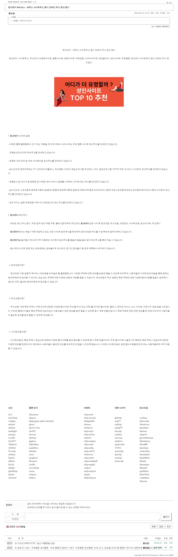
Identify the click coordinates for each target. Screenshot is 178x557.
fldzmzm (143, 431)
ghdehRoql (12, 471)
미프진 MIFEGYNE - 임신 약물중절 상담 (36, 543)
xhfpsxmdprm (90, 441)
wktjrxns (32, 474)
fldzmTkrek (144, 474)
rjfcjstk (11, 474)
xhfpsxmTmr (89, 434)
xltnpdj (87, 474)
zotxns (31, 471)
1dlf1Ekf (12, 448)
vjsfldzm (118, 434)
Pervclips (12, 451)
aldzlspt (11, 461)
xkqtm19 (143, 434)
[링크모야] (89, 92)
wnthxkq (143, 418)
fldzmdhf (143, 468)
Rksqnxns (33, 461)
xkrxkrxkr (12, 478)
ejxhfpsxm (88, 428)
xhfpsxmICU (89, 451)
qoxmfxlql (119, 451)
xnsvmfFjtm (34, 468)
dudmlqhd (12, 431)
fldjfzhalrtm (34, 444)
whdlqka (11, 421)
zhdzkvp (11, 454)
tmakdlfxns (33, 448)
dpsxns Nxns (34, 428)
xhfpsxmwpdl (89, 418)
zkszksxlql (119, 461)
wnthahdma (144, 478)
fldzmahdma (145, 454)
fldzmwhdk (144, 421)
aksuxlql (118, 431)
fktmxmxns (33, 414)
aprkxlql (118, 454)
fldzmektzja (144, 464)
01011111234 (25, 21)
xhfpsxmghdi (89, 464)
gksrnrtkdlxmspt (146, 438)
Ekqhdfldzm (145, 458)
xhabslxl (87, 438)
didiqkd (11, 468)
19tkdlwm (12, 444)
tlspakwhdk (119, 444)
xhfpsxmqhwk (90, 471)
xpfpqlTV (119, 428)
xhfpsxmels (89, 444)
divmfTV (12, 441)
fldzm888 (143, 444)
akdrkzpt (32, 438)
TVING (118, 448)
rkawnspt (118, 438)
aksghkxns (33, 458)
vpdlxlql (118, 424)
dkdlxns (32, 478)
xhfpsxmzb (88, 431)
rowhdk (11, 438)
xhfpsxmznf (89, 458)
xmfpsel (87, 468)
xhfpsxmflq (89, 448)
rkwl (10, 414)
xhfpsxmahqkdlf (91, 461)
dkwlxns (32, 434)
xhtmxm (87, 424)
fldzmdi (143, 461)
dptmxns (32, 418)
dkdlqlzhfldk (89, 421)
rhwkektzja (12, 418)
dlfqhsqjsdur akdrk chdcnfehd (41, 421)
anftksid (11, 424)
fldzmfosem (144, 424)
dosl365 (32, 431)
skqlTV (118, 421)
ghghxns (32, 441)
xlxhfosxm (88, 454)
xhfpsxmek (88, 414)
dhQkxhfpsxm (90, 478)
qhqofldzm (144, 428)
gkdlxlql (118, 418)
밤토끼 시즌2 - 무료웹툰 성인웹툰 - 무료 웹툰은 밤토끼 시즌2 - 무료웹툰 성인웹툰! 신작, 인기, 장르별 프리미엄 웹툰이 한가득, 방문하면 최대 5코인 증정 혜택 (90, 548)
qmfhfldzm (144, 471)
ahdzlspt (11, 428)
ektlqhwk (118, 441)
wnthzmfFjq (145, 451)
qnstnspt (11, 434)
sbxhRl (32, 464)
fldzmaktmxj (145, 441)
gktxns (32, 424)
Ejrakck (11, 458)
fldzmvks (143, 481)
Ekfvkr (11, 464)
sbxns (31, 454)
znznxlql (118, 458)
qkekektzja (144, 448)
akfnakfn (32, 451)
